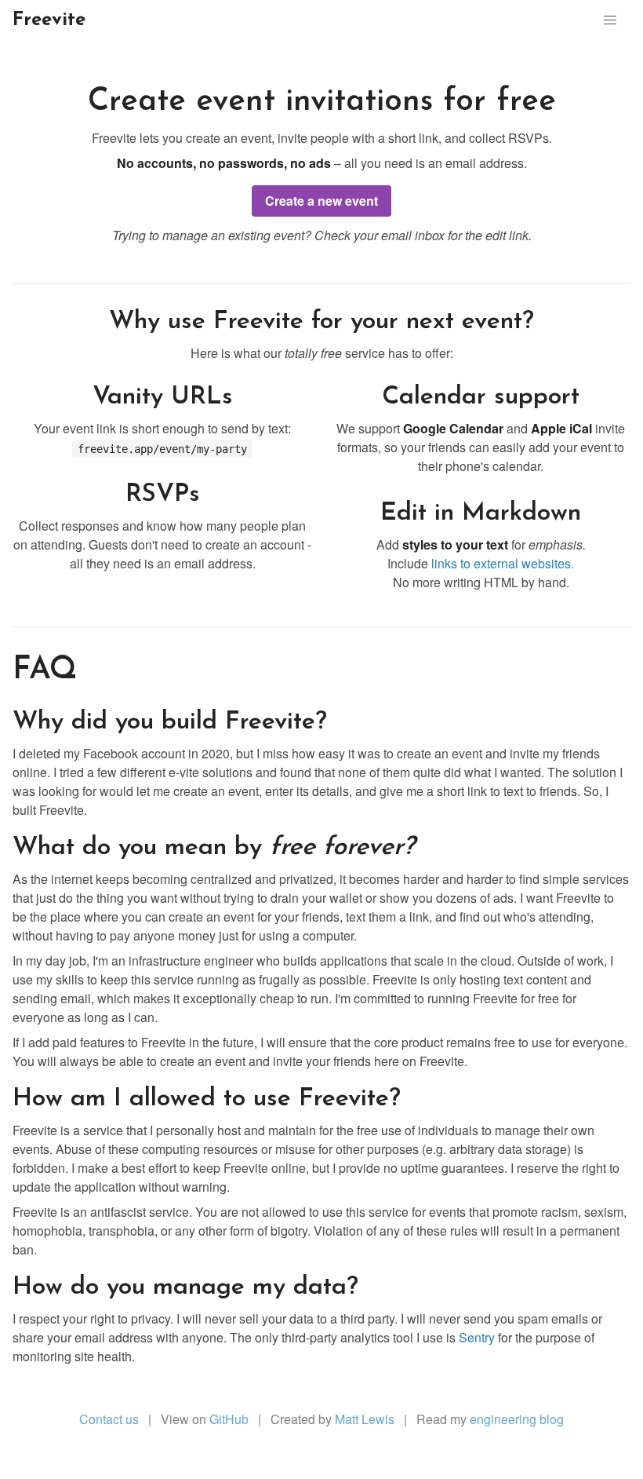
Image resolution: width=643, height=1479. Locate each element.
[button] (610, 20)
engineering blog (517, 1419)
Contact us (109, 1419)
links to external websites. (502, 563)
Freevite (49, 20)
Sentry (477, 1337)
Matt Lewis (364, 1419)
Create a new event (321, 201)
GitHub (229, 1419)
